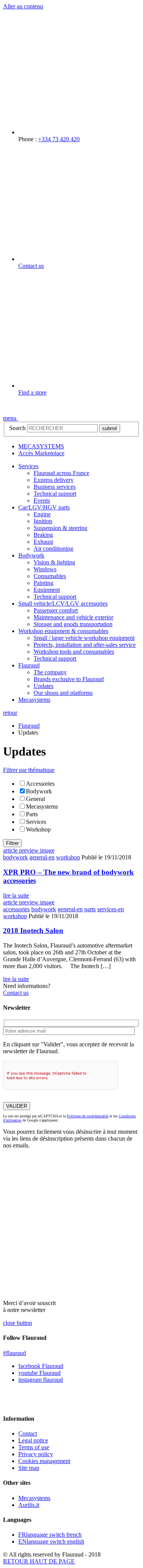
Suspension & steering (60, 528)
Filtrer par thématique (29, 770)
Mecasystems (34, 699)
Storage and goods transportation (73, 624)
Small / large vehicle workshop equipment (84, 638)
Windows (45, 569)
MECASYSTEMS (41, 446)
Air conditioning (53, 548)
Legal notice (33, 1440)
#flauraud (14, 1353)
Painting (43, 583)
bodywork (15, 857)
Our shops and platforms (63, 693)
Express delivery (54, 480)
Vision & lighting (54, 562)
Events (42, 500)
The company (50, 672)
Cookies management (44, 1461)
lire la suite (16, 895)
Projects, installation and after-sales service (85, 644)
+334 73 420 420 (59, 139)
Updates (43, 686)
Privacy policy (35, 1454)
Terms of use (33, 1447)
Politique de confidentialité (87, 1116)
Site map (28, 1468)
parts (90, 909)
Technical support (55, 493)
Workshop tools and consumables (74, 651)
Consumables (50, 576)
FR (50, 1534)
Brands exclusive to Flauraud (69, 679)
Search (17, 428)
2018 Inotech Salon (33, 931)
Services (28, 466)
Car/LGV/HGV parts (44, 507)
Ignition (43, 521)
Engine (42, 514)
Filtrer (12, 843)
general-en (42, 857)
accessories (16, 909)
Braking (43, 535)
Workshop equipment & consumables (63, 631)
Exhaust (43, 541)
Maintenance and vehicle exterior (73, 617)
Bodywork (31, 555)
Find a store (32, 392)
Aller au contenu (23, 6)
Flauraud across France (61, 473)
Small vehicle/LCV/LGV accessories (63, 603)
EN (51, 1541)
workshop (68, 857)
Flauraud (29, 665)
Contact (27, 1433)
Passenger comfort (56, 610)
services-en (110, 909)
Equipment (47, 590)
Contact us (31, 266)
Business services (55, 486)
